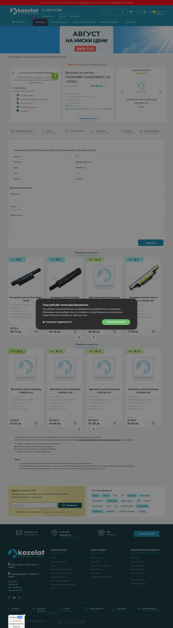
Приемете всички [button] (116, 322)
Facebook (15, 617)
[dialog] (86, 314)
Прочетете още (80, 315)
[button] (57, 322)
